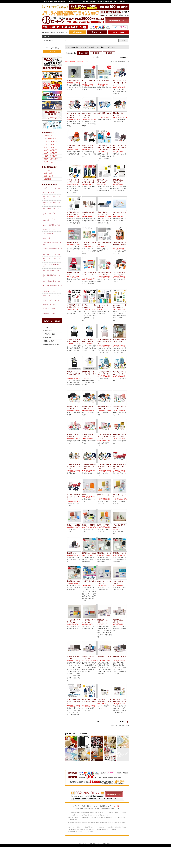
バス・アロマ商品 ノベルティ (51, 233)
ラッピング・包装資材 (49, 309)
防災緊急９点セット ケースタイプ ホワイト (89, 374)
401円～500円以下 (50, 156)
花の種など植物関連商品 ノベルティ (52, 249)
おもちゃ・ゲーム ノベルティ (51, 295)
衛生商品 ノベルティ (49, 304)
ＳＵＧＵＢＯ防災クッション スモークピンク (104, 341)
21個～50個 (48, 173)
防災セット (85, 494)
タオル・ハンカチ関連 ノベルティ (52, 213)
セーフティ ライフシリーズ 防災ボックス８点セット (119, 147)
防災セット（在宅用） (74, 525)
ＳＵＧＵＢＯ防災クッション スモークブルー (119, 341)
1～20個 (47, 170)
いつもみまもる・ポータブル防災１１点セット (89, 702)
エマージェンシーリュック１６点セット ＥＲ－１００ (74, 115)
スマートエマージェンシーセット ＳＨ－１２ (89, 275)
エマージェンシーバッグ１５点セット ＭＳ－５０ (74, 467)
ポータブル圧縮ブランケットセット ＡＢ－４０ (119, 467)
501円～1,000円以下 (51, 159)
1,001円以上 (48, 162)
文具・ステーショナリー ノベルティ (52, 197)
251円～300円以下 (50, 150)
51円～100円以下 (50, 138)
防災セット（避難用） (89, 525)
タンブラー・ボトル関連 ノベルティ (52, 203)
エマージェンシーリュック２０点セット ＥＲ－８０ (119, 83)
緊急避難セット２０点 (74, 581)
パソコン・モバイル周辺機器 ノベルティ (52, 265)
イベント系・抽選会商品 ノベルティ (52, 286)
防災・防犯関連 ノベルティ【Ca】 (95, 47)
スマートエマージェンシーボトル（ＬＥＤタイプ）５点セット (104, 147)
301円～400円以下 (50, 153)
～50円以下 (48, 135)
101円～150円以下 (50, 141)
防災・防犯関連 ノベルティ (51, 208)
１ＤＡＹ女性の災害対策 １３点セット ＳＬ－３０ (104, 436)
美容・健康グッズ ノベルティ (51, 254)
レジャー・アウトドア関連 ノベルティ (52, 243)
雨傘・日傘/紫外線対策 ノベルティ (52, 275)
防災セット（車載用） (104, 525)
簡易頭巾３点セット (73, 80)
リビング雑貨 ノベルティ (50, 238)
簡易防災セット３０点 (89, 553)
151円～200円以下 (50, 144)
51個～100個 (48, 176)
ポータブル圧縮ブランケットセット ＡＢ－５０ (74, 497)
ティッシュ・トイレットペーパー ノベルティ (52, 219)
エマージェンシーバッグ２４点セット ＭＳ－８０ (89, 467)
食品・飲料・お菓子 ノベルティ (52, 270)
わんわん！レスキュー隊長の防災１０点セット (119, 244)
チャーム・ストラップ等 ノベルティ (52, 259)
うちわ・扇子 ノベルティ (50, 291)
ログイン (52, 51)
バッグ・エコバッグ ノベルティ (52, 188)
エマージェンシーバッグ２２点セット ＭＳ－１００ (104, 467)
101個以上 (47, 179)
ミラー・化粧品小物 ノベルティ (52, 281)
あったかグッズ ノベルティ (51, 300)
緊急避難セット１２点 (119, 553)
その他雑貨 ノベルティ (50, 313)
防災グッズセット (113, 47)
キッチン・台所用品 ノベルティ (52, 225)
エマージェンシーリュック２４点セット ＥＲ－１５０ (89, 115)
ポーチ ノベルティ (48, 192)
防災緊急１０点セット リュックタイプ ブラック (74, 374)
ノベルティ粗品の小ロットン (74, 47)
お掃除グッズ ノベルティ (50, 229)
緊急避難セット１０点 (104, 553)
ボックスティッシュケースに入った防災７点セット (74, 702)
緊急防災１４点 (72, 553)
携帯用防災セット (72, 242)
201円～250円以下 (50, 147)
